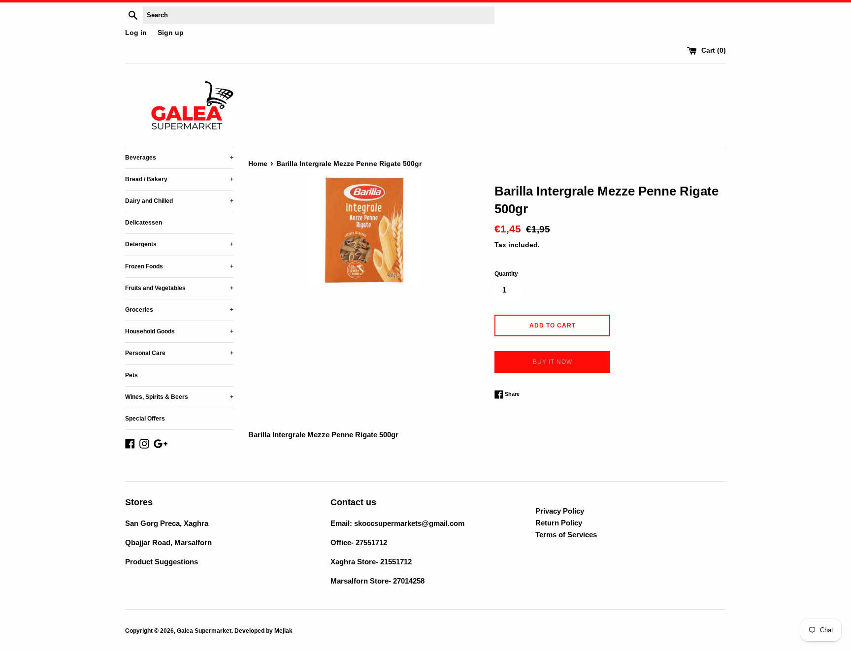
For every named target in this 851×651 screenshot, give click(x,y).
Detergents (179, 244)
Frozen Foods (179, 266)
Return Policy (558, 523)
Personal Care (179, 353)
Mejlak (283, 630)
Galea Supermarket (204, 630)
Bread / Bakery (179, 179)
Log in (136, 32)
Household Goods (179, 331)
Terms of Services (566, 534)
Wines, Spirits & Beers (179, 396)
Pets (131, 375)
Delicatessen (143, 222)
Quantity (506, 273)
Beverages (179, 157)
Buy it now (552, 361)
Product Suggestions (161, 561)
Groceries (179, 309)
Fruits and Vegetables (179, 288)
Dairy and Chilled (179, 200)
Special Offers (145, 418)
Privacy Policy (559, 511)
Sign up (171, 32)
